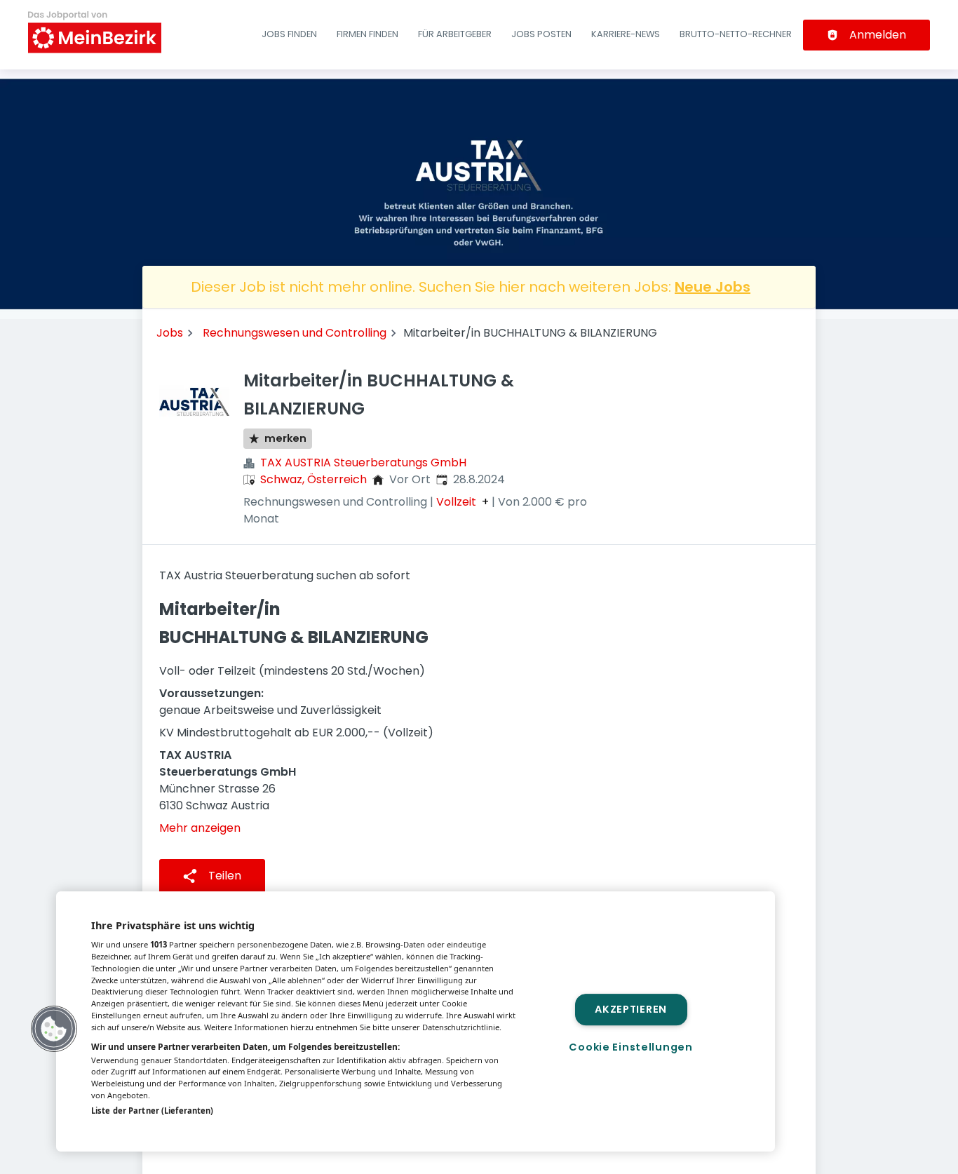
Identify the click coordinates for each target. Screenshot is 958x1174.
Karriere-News (625, 34)
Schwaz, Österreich (313, 479)
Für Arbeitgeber (455, 34)
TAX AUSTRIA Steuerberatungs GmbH (363, 462)
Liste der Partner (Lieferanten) (152, 1110)
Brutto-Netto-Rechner (736, 34)
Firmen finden (367, 34)
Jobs (169, 333)
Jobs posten (541, 34)
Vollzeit (456, 502)
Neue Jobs (712, 287)
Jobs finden (289, 34)
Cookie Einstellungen (630, 1047)
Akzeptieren (631, 1009)
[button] (54, 1028)
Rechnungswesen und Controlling (294, 333)
